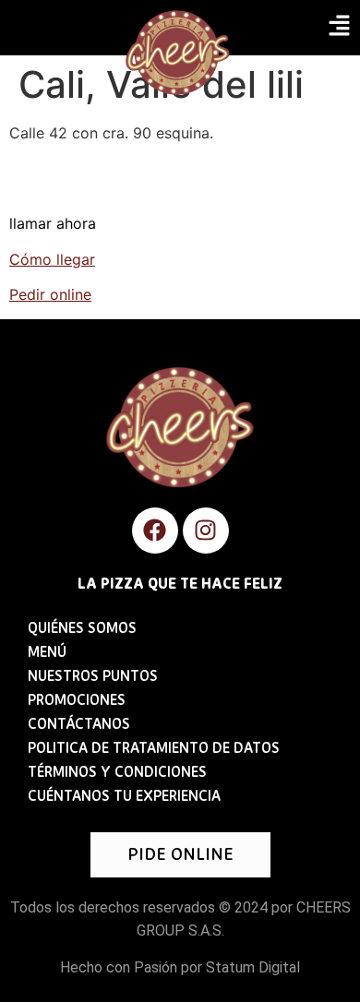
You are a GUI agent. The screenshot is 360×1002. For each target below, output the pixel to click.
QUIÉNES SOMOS (82, 629)
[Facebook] (155, 530)
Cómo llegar (52, 259)
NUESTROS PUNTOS (93, 677)
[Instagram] (206, 530)
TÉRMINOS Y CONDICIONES (117, 773)
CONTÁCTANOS (79, 725)
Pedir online (50, 294)
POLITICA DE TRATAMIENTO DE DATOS (154, 749)
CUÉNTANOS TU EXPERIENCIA (124, 797)
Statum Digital (253, 967)
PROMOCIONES (77, 701)
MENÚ (47, 653)
